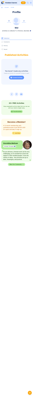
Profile (12, 7)
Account (7, 7)
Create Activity (17, 77)
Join (23, 2)
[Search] (27, 2)
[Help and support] (30, 393)
